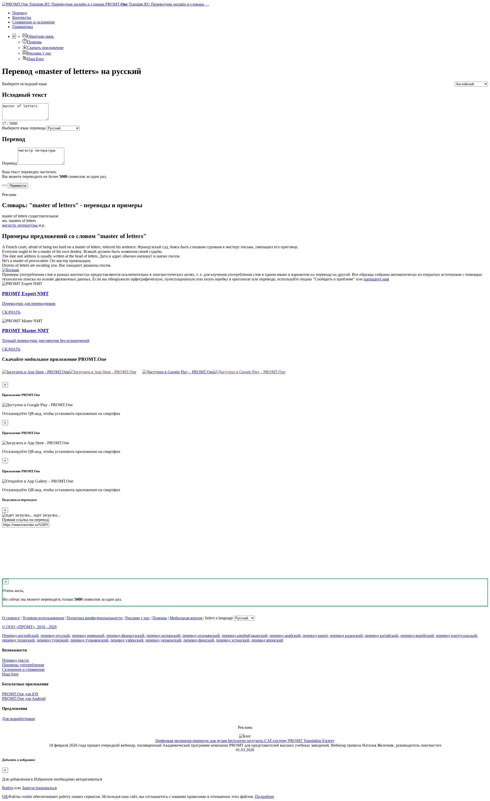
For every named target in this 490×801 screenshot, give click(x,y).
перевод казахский (346, 635)
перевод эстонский (232, 640)
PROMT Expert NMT (25, 293)
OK (5, 796)
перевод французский (125, 635)
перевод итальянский (201, 635)
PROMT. (154, 4)
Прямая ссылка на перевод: (26, 519)
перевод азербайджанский (244, 635)
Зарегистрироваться (39, 788)
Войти (7, 788)
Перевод (19, 13)
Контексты (21, 17)
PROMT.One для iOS (20, 694)
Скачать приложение (45, 47)
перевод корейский (417, 635)
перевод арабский (285, 635)
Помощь (34, 42)
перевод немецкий (88, 635)
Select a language (219, 618)
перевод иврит (315, 635)
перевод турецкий (52, 640)
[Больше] (10, 270)
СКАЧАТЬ (11, 312)
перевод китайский (381, 635)
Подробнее (264, 796)
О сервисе (11, 618)
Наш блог (10, 674)
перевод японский (267, 640)
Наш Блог (35, 59)
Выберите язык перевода (23, 128)
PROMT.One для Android (23, 698)
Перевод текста (15, 660)
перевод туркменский (89, 640)
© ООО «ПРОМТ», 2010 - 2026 (29, 627)
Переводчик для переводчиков (28, 303)
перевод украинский (163, 640)
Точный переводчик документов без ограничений (45, 340)
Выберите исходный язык (24, 84)
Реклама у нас (39, 53)
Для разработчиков (18, 719)
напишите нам (376, 279)
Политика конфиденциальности (94, 618)
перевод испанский (163, 635)
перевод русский (55, 635)
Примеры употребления (23, 665)
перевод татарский (18, 640)
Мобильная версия (186, 618)
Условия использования (43, 618)
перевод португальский (456, 635)
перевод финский (198, 640)
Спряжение (33, 22)
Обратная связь (40, 36)
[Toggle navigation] (207, 5)
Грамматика (22, 26)
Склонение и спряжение (23, 669)
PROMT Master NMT (25, 330)
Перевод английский (20, 635)
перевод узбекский (127, 640)
